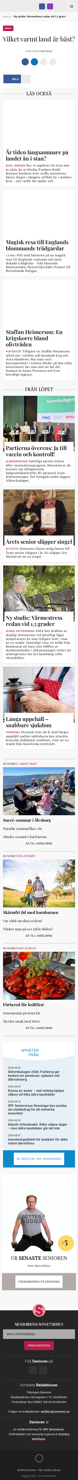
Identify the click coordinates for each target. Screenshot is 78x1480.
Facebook (42, 6)
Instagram (50, 6)
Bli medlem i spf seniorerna (39, 1158)
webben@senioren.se (55, 1411)
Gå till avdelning (39, 843)
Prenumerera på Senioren (39, 1281)
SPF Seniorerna (53, 1429)
